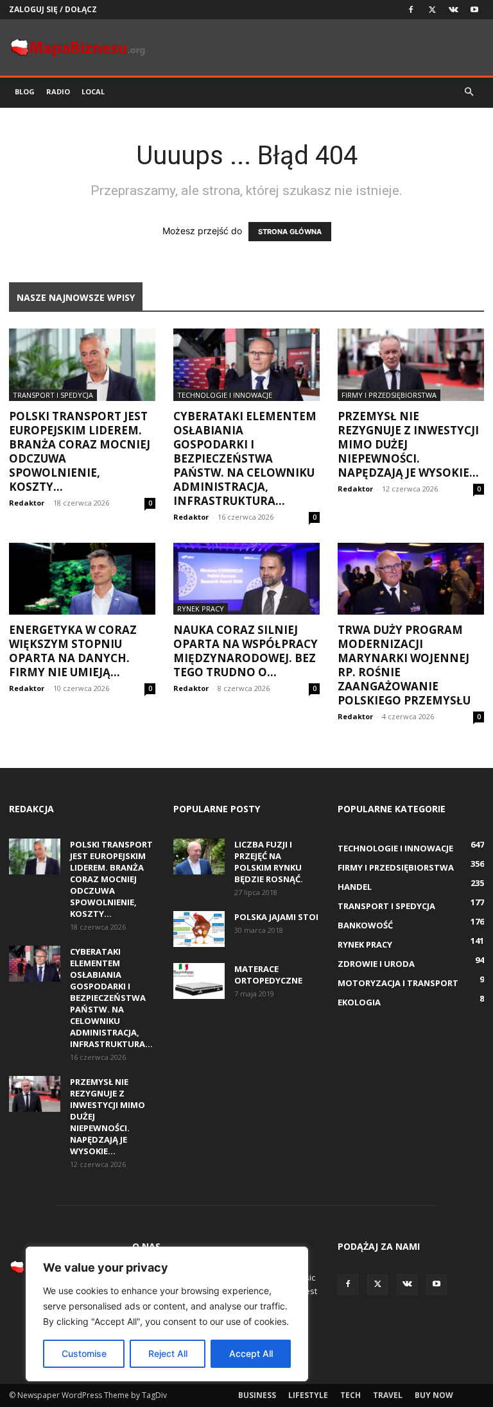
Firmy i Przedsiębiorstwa (389, 395)
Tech (350, 1395)
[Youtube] (474, 9)
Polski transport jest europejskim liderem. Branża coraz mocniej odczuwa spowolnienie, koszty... (79, 451)
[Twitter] (432, 9)
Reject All (167, 1353)
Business (257, 1395)
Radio (58, 91)
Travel (387, 1395)
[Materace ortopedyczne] (199, 981)
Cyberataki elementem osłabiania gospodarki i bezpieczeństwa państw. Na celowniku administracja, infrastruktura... (244, 458)
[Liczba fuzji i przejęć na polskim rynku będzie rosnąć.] (199, 856)
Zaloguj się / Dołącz (53, 9)
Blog (25, 91)
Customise (84, 1353)
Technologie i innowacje (224, 395)
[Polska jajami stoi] (199, 929)
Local (93, 91)
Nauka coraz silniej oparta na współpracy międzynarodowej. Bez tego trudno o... (245, 650)
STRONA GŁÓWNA (290, 231)
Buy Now (434, 1395)
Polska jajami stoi (276, 917)
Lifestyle (308, 1395)
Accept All (251, 1353)
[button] (468, 92)
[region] (167, 1314)
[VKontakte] (453, 9)
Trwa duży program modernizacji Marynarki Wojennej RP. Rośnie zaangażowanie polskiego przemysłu (404, 665)
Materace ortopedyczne (268, 974)
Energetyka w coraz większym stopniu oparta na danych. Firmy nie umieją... (73, 650)
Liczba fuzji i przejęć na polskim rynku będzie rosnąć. (268, 862)
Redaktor (26, 502)
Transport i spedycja (53, 395)
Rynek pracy (200, 608)
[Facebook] (410, 9)
